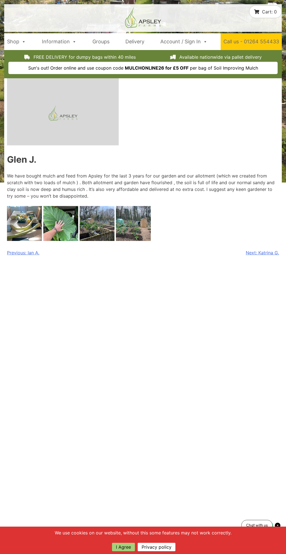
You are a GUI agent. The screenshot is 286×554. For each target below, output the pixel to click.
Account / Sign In (180, 41)
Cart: (269, 12)
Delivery (134, 41)
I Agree (123, 547)
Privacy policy (156, 547)
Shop (13, 41)
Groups (100, 41)
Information (56, 41)
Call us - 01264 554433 (251, 41)
